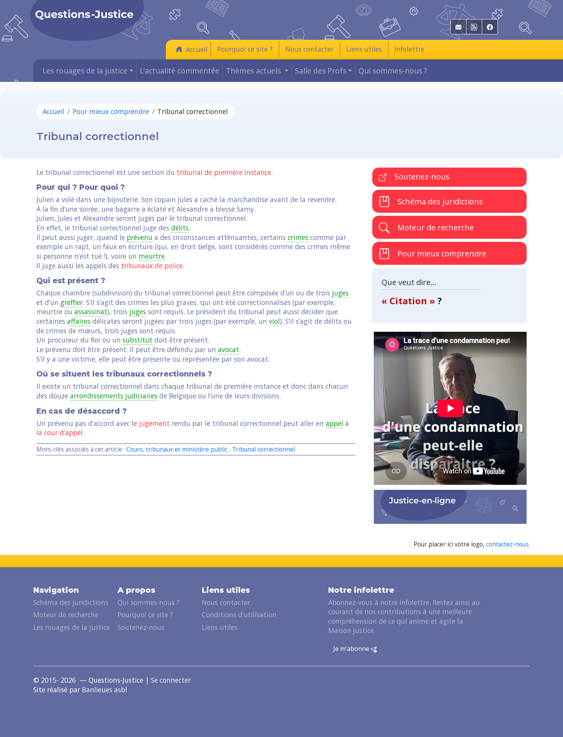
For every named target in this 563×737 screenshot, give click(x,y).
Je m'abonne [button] (352, 648)
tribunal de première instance (224, 172)
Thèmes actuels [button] (254, 70)
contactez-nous (507, 544)
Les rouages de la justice (71, 627)
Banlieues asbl (104, 689)
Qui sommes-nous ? (392, 70)
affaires (78, 321)
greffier (72, 302)
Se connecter (171, 680)
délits (180, 227)
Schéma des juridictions (439, 201)
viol (274, 321)
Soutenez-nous (421, 176)
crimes (298, 237)
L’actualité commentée (179, 70)
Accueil (197, 49)
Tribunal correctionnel (263, 449)
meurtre (152, 256)
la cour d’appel (59, 432)
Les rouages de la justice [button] (85, 70)
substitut (137, 339)
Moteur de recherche (435, 227)
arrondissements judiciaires (113, 395)
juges (340, 292)
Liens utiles (364, 49)
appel (334, 423)
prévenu (139, 237)
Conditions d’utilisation (239, 614)
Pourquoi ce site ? (245, 49)
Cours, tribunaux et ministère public (176, 449)
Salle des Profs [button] (320, 70)
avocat (228, 349)
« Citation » (409, 300)
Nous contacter (309, 49)
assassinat (90, 311)
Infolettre (409, 49)
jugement (154, 423)
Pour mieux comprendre (111, 111)
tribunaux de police (152, 265)
